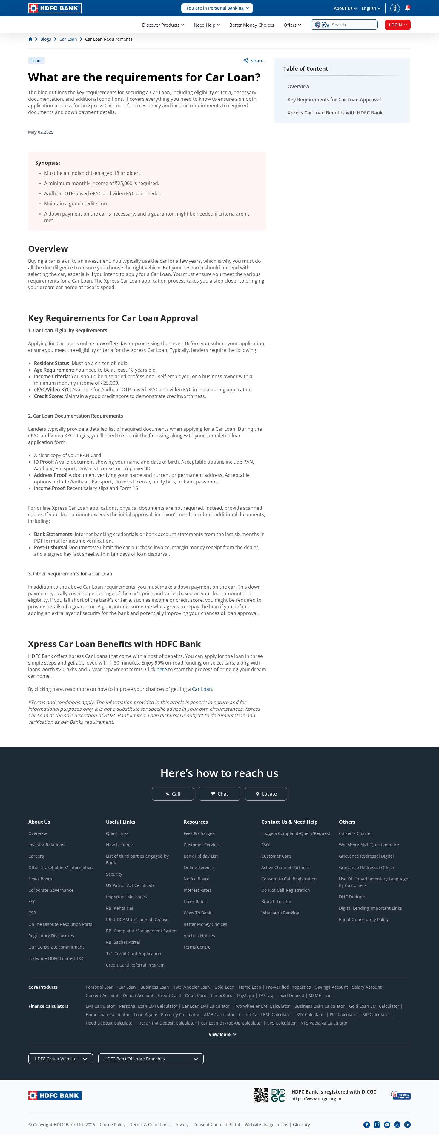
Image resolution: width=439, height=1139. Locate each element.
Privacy (181, 1124)
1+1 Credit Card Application (133, 953)
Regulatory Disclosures (51, 935)
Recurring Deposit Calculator (167, 1023)
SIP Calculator (376, 1014)
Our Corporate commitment (56, 947)
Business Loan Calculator (319, 1006)
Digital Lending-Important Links (370, 908)
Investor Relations (46, 845)
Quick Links (117, 833)
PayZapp (245, 995)
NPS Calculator (281, 1023)
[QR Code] (260, 1095)
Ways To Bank (197, 913)
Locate (269, 793)
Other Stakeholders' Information (60, 867)
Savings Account (331, 987)
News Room (40, 879)
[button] (217, 8)
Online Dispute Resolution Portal (61, 924)
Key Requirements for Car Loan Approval (334, 99)
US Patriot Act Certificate (130, 885)
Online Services (199, 867)
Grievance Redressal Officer (367, 867)
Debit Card (196, 995)
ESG (32, 901)
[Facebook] (366, 1124)
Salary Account (367, 987)
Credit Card (169, 995)
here (161, 669)
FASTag (266, 995)
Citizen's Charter (355, 833)
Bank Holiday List (201, 856)
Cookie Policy (112, 1124)
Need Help (204, 25)
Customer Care (276, 856)
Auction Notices (199, 935)
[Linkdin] (407, 1124)
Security (114, 874)
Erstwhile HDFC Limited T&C (56, 958)
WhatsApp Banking (280, 913)
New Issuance (120, 845)
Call (176, 793)
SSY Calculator (311, 1014)
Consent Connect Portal (216, 1124)
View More (220, 1034)
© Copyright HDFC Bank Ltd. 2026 (61, 1124)
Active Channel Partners (285, 867)
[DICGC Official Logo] (278, 1095)
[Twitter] (397, 1124)
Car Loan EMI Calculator (206, 1006)
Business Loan (154, 987)
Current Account (102, 995)
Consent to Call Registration (289, 879)
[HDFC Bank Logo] (55, 8)
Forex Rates (195, 901)
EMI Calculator (100, 1006)
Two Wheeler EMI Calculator (262, 1006)
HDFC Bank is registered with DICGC (333, 1091)
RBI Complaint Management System (142, 931)
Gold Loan (224, 987)
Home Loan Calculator (108, 1014)
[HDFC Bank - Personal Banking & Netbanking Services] (55, 1095)
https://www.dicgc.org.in (316, 1098)
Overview (298, 86)
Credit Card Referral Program (135, 965)
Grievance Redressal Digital (366, 856)
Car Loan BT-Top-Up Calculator (231, 1023)
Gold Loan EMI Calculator (374, 1006)
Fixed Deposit (290, 995)
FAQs (266, 845)
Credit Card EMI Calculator (265, 1014)
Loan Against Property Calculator (166, 1014)
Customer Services (202, 845)
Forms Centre (197, 947)
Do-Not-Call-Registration (285, 890)
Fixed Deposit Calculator (110, 1023)
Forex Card (222, 995)
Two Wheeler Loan (191, 987)
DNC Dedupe (352, 897)
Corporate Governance (50, 890)
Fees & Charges (199, 833)
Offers (290, 25)
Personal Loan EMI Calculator (148, 1006)
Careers (36, 856)
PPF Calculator (344, 1014)
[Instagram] (377, 1124)
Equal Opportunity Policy (364, 919)
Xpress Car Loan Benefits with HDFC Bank (335, 112)
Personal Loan (100, 987)
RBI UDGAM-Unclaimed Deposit (137, 919)
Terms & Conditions (150, 1124)
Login (395, 25)
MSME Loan (320, 995)
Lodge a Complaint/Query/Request (295, 833)
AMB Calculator (219, 1014)
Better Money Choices (251, 25)
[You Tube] (387, 1124)
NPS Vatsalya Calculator (324, 1023)
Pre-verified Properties (288, 987)
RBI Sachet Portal (123, 942)
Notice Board (197, 879)
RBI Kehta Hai (119, 908)
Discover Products (160, 25)
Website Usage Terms (266, 1124)
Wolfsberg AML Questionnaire (369, 845)
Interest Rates (197, 890)
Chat (223, 793)
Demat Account (138, 995)
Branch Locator (276, 901)
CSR (32, 913)
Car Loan (202, 689)
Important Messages (126, 897)
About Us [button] (343, 8)
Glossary (301, 1124)
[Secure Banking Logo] (401, 1095)
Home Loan (250, 987)
